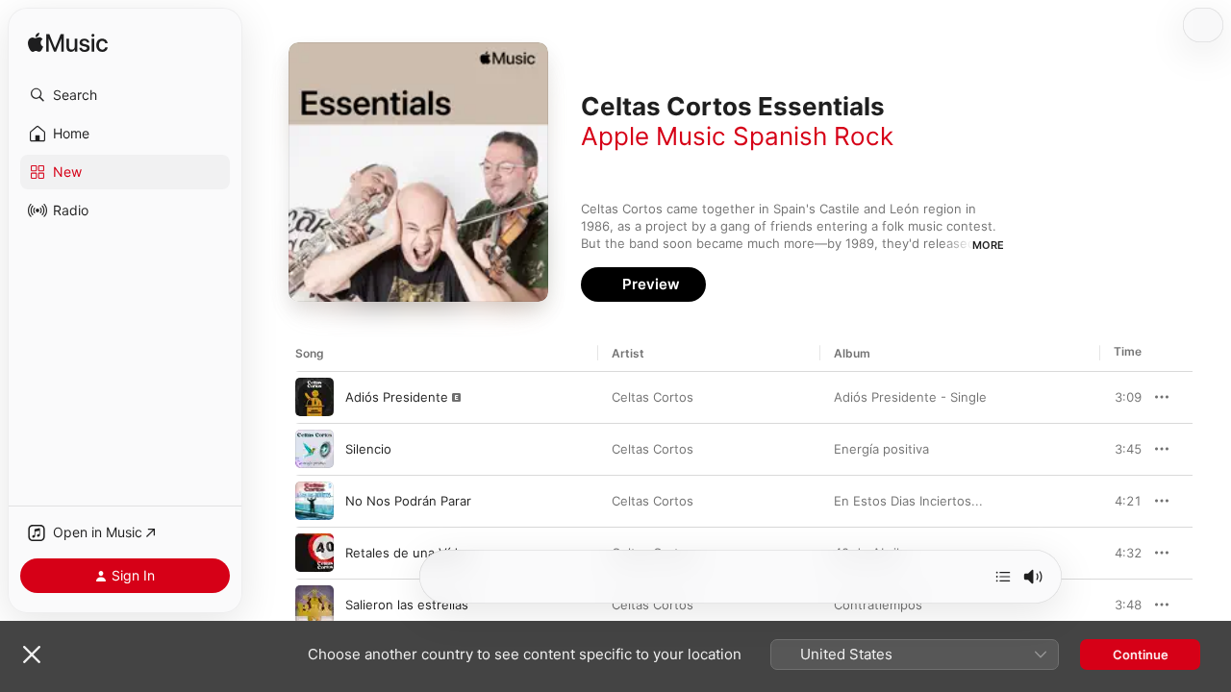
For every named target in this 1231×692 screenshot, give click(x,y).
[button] (125, 95)
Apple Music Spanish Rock (737, 136)
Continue (1140, 654)
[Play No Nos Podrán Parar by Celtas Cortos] (314, 501)
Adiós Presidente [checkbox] (396, 397)
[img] (68, 44)
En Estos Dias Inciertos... (908, 500)
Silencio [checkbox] (368, 449)
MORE (988, 245)
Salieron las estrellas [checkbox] (406, 604)
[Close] (31, 654)
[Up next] (1003, 576)
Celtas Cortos (652, 397)
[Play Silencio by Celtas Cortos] (314, 449)
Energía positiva (881, 449)
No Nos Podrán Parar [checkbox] (408, 500)
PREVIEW (1120, 397)
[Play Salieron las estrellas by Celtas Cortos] (314, 604)
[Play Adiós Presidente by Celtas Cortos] (314, 397)
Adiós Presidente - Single (910, 397)
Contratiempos (878, 604)
